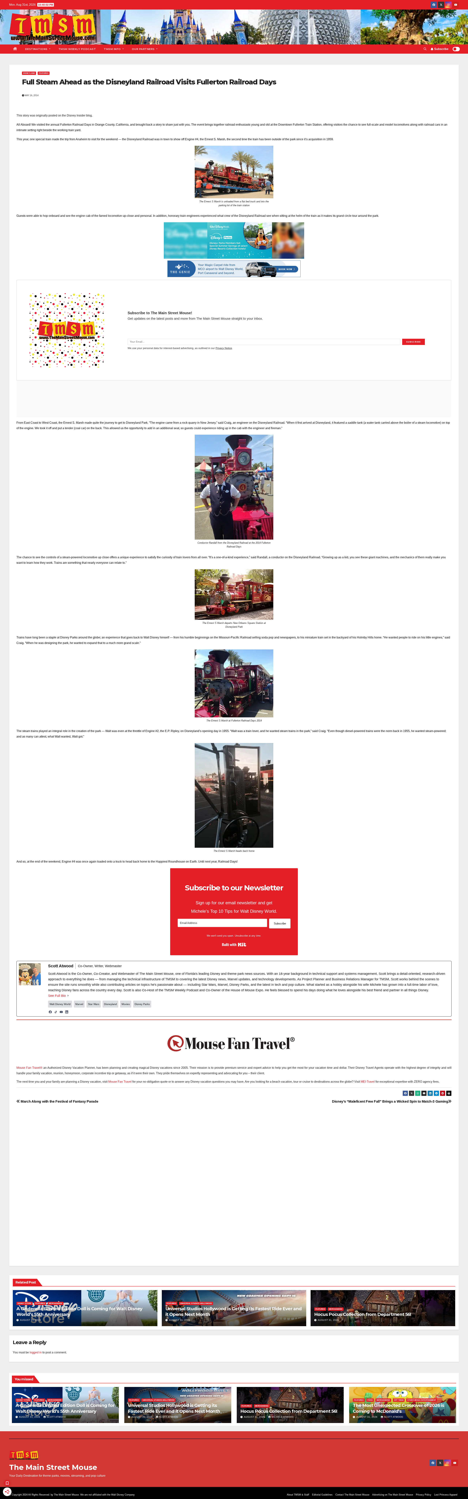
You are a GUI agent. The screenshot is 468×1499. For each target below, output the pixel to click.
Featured (43, 73)
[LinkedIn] (67, 1012)
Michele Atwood (282, 1417)
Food (370, 1400)
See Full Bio (57, 996)
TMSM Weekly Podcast (77, 49)
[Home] (15, 49)
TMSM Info (113, 49)
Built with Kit (234, 944)
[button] (425, 49)
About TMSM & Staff (298, 1494)
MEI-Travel (368, 1081)
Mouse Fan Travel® (29, 1067)
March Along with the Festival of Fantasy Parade (59, 1101)
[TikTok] (56, 1012)
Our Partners (144, 49)
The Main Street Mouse (53, 1467)
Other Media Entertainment (421, 1400)
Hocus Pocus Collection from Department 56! (362, 1314)
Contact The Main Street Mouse (352, 1494)
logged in (36, 1352)
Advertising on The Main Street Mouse (392, 1494)
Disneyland (29, 73)
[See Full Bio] (68, 995)
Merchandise (55, 1303)
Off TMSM (398, 1400)
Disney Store (24, 1303)
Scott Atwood (56, 1417)
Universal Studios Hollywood (196, 1303)
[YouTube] (61, 1012)
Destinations (36, 49)
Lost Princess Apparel (445, 1494)
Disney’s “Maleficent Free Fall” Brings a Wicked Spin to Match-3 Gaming (390, 1101)
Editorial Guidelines (322, 1494)
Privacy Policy (423, 1494)
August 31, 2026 (30, 1320)
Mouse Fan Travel (120, 1081)
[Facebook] (50, 1012)
